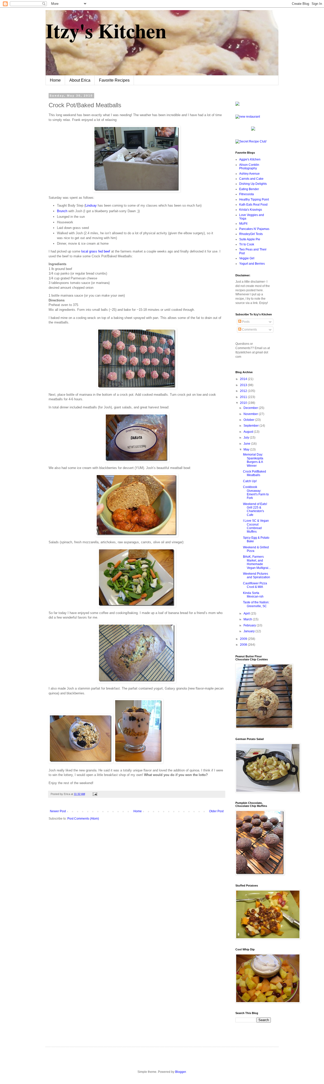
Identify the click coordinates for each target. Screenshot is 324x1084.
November (251, 414)
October (249, 420)
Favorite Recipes (114, 80)
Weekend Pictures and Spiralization (256, 575)
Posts (245, 321)
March (248, 619)
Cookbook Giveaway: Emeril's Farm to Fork (256, 492)
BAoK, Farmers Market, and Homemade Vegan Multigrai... (257, 562)
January (249, 631)
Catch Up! (250, 481)
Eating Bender (249, 189)
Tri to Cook (246, 244)
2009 (244, 639)
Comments (249, 329)
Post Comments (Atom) (83, 818)
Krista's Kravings (250, 209)
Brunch (62, 211)
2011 (244, 397)
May (247, 449)
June (247, 443)
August (249, 431)
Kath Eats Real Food (253, 204)
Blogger (180, 1072)
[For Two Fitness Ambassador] (237, 104)
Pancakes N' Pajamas (254, 229)
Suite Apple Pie (249, 239)
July (247, 437)
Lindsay (91, 205)
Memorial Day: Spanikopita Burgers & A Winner (253, 460)
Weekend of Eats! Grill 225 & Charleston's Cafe (255, 509)
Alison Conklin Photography (249, 166)
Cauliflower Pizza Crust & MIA (255, 585)
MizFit (243, 223)
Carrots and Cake (251, 178)
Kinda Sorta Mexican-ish (253, 594)
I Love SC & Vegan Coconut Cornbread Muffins (256, 526)
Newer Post (58, 811)
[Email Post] (94, 794)
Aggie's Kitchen (249, 159)
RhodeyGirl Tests (251, 234)
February (250, 625)
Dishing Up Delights (253, 184)
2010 (244, 403)
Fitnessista (246, 194)
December (251, 408)
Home (55, 80)
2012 (244, 391)
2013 (244, 385)
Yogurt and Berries (252, 263)
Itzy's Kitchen (106, 30)
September (251, 425)
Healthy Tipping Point (254, 199)
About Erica (79, 80)
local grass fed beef (95, 251)
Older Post (216, 811)
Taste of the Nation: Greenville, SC (256, 604)
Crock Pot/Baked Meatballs (254, 473)
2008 (244, 644)
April (247, 613)
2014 (244, 379)
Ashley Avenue (249, 173)
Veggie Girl (246, 258)
